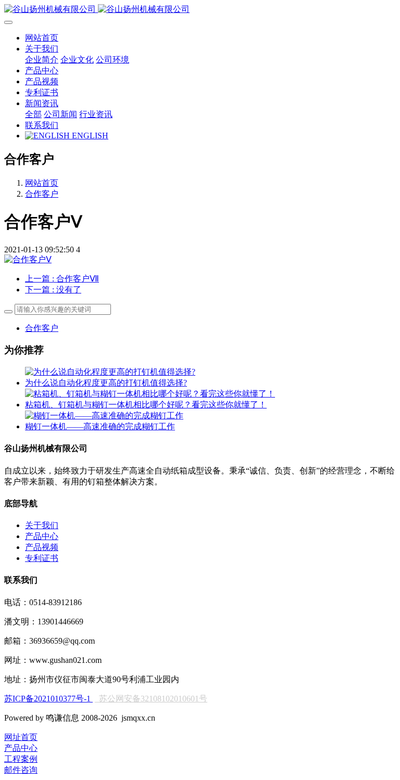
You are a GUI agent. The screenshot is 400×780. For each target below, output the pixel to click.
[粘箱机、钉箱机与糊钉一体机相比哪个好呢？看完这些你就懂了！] (150, 393)
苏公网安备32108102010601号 (153, 698)
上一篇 (62, 278)
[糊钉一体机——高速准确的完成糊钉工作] (104, 415)
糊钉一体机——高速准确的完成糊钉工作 (100, 426)
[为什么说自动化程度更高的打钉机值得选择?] (110, 371)
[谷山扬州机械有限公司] (200, 9)
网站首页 (41, 37)
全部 (33, 114)
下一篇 (53, 289)
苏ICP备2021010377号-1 (48, 698)
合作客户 (41, 193)
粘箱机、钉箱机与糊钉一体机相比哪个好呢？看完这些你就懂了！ (146, 404)
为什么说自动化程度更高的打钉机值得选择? (106, 382)
